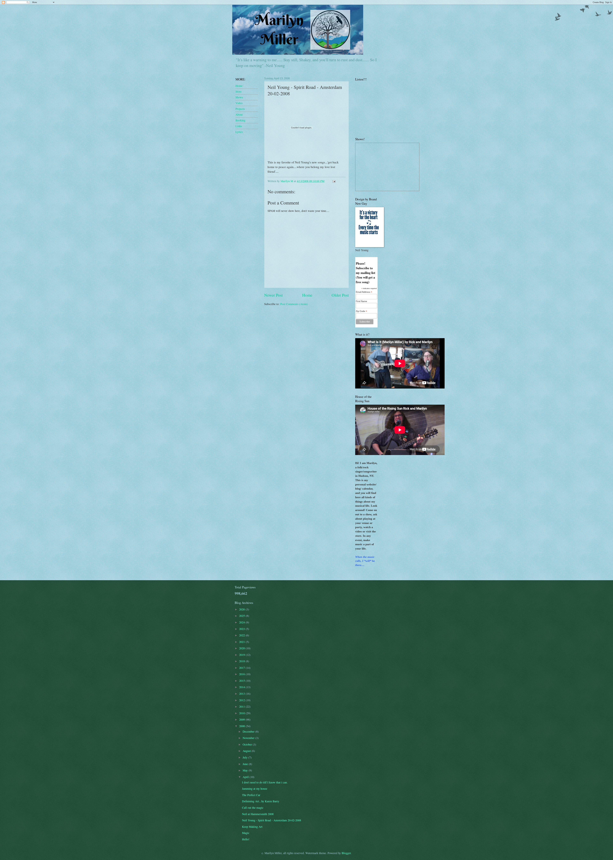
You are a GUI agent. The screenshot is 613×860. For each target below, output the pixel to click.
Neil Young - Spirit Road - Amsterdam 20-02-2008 (271, 820)
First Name (361, 301)
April (246, 777)
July (245, 757)
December (249, 731)
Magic (245, 833)
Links (238, 126)
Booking (240, 120)
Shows (239, 97)
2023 (242, 629)
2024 (242, 622)
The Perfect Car (251, 795)
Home (307, 295)
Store (238, 91)
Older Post (340, 295)
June (246, 764)
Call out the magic (252, 807)
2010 (242, 713)
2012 (242, 700)
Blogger (346, 853)
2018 (242, 661)
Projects (240, 109)
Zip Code (361, 311)
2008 (242, 726)
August (247, 751)
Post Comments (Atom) (294, 304)
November (249, 738)
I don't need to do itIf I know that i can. (265, 782)
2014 (242, 687)
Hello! (245, 839)
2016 (242, 674)
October (248, 744)
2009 (242, 719)
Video (238, 103)
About (239, 114)
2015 (242, 681)
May (246, 770)
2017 (242, 668)
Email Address (364, 292)
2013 (242, 693)
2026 (242, 609)
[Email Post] (333, 181)
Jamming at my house (254, 788)
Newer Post (273, 295)
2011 (242, 706)
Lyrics (239, 132)
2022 (242, 635)
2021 (242, 642)
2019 (242, 655)
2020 (242, 648)
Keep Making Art (252, 827)
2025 (242, 616)
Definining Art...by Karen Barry (260, 801)
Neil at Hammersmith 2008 (258, 814)
